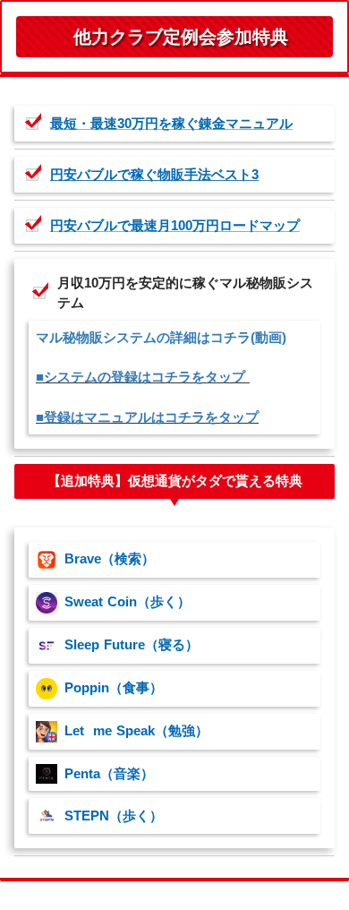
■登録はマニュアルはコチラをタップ (147, 417)
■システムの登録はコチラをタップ (143, 377)
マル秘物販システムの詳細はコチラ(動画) (161, 338)
